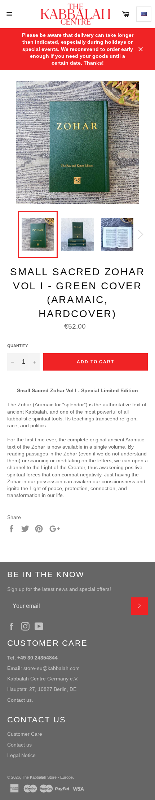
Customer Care (24, 734)
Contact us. (20, 700)
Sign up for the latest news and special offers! (59, 589)
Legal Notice (21, 755)
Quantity (17, 345)
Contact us (19, 745)
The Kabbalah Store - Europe (47, 777)
